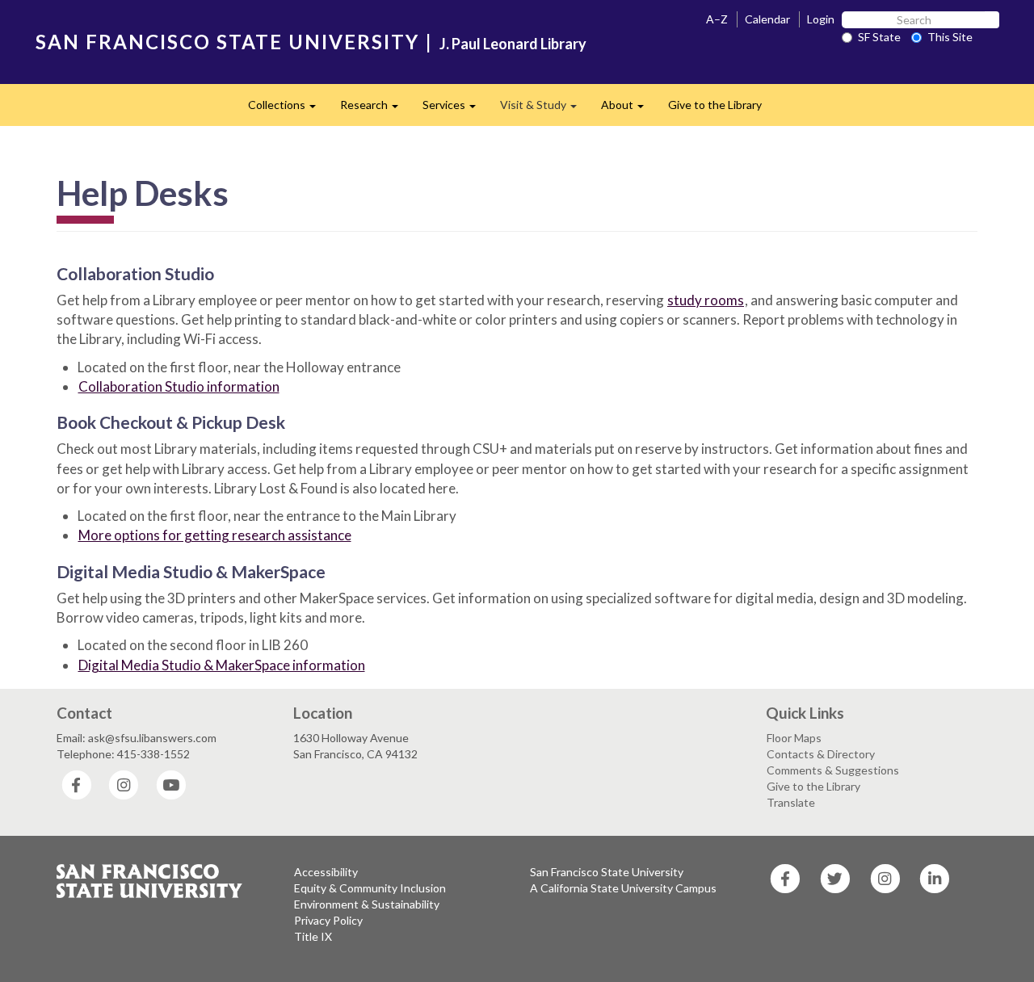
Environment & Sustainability (366, 904)
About (628, 109)
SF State (879, 37)
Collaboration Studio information (179, 386)
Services (455, 109)
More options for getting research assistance (214, 535)
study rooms (705, 300)
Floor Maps (794, 738)
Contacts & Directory (821, 754)
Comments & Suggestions (833, 770)
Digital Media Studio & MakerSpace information (221, 665)
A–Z (717, 19)
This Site (950, 37)
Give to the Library (715, 104)
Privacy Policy (328, 920)
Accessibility (326, 872)
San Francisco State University (606, 872)
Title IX (313, 936)
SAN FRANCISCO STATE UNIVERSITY (227, 41)
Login (820, 19)
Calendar (767, 19)
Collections (288, 109)
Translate (791, 802)
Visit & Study (544, 109)
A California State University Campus (623, 888)
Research (375, 109)
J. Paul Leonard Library (512, 43)
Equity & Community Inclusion (370, 888)
